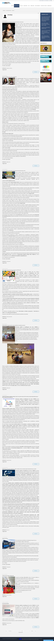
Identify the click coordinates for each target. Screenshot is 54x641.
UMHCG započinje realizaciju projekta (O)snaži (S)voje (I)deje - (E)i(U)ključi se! (46, 37)
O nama (40, 0)
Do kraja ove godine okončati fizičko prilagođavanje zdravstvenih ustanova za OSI (13, 170)
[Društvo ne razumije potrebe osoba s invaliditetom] (8, 81)
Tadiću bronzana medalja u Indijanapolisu (8, 575)
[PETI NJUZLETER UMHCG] (8, 610)
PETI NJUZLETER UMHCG (5, 603)
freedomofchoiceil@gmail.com (16, 447)
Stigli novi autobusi (5, 538)
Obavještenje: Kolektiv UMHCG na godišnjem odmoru (46, 28)
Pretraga (51, 0)
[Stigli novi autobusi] (8, 544)
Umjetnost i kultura (9, 68)
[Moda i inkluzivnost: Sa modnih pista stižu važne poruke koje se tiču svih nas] (8, 32)
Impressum (42, 0)
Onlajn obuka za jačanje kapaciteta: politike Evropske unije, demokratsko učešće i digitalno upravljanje (46, 32)
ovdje (23, 620)
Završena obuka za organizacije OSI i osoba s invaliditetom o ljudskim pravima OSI (13, 325)
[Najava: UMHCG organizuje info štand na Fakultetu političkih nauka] (8, 276)
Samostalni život (8, 460)
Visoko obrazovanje (9, 316)
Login (49, 0)
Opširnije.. (36, 165)
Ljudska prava (8, 387)
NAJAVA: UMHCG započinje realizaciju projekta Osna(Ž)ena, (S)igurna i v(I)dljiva (46, 24)
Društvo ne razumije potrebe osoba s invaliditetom (9, 76)
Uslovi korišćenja (46, 0)
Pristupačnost (8, 261)
